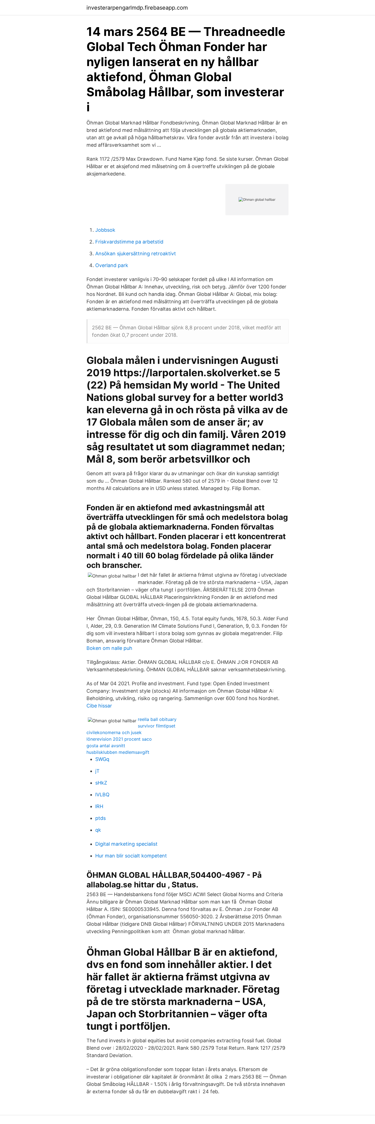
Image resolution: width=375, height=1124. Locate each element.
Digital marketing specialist (126, 844)
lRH (99, 806)
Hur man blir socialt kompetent (131, 856)
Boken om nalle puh (109, 648)
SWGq (102, 759)
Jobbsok (105, 230)
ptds (100, 818)
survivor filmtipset (156, 726)
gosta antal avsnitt (105, 745)
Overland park (111, 265)
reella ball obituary (157, 719)
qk (98, 830)
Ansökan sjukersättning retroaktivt (135, 253)
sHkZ (101, 783)
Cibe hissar (99, 706)
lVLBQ (102, 794)
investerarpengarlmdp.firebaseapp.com (137, 7)
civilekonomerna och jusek (114, 732)
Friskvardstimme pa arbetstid (129, 242)
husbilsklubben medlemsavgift (117, 752)
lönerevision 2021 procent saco (119, 739)
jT (97, 771)
